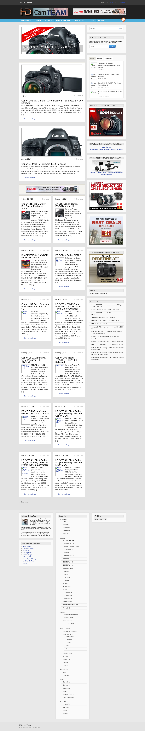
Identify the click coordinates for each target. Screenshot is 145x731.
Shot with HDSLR (68, 694)
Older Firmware (67, 621)
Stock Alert (66, 534)
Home (22, 2)
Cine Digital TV (27, 553)
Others (90, 21)
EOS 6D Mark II (67, 577)
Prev (23, 41)
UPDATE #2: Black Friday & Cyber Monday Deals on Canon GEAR (68, 413)
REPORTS (66, 656)
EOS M (65, 589)
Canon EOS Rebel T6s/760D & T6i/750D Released (66, 360)
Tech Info (65, 662)
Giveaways (66, 688)
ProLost (25, 563)
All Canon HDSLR (68, 540)
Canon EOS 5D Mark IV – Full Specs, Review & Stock (49, 48)
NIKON (65, 672)
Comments (121, 2)
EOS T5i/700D (67, 602)
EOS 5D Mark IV (68, 565)
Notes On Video (27, 557)
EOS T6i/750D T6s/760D (70, 605)
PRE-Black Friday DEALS (68, 255)
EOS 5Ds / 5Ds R (68, 568)
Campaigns (66, 682)
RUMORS (66, 691)
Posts (112, 2)
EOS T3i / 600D (67, 596)
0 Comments (78, 96)
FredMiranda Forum (29, 561)
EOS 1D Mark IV (68, 550)
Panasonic (66, 675)
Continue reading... (30, 119)
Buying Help (25, 21)
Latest (92, 58)
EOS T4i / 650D (67, 599)
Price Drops (66, 528)
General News (67, 653)
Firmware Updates (68, 618)
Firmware (47, 21)
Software (68, 649)
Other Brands (78, 21)
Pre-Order (66, 524)
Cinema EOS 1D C (68, 543)
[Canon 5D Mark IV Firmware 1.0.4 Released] (51, 157)
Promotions (66, 531)
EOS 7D (65, 583)
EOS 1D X (66, 553)
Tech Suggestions (68, 697)
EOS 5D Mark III (68, 562)
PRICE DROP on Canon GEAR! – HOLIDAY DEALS (35, 412)
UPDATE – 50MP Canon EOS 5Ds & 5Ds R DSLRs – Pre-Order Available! (68, 306)
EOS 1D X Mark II (68, 556)
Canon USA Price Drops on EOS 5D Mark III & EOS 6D (35, 306)
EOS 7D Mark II (67, 586)
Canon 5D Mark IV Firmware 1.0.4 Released (43, 164)
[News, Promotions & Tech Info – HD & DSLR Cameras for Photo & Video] (43, 15)
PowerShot (66, 608)
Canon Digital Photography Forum (33, 559)
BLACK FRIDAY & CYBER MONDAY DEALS (34, 256)
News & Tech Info (62, 21)
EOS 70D (66, 580)
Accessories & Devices (70, 631)
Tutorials (65, 665)
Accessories (70, 636)
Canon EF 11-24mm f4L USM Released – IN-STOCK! (33, 360)
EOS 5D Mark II (67, 559)
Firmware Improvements (70, 615)
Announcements (68, 634)
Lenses (68, 643)
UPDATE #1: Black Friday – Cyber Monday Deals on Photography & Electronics (34, 462)
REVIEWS (101, 21)
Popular (99, 58)
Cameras (69, 640)
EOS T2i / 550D (67, 593)
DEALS (65, 521)
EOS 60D (66, 571)
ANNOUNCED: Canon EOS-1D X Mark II (66, 205)
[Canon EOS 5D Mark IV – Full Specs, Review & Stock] (52, 54)
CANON (37, 21)
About (29, 2)
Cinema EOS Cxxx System (71, 546)
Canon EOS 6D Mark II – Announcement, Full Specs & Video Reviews (52, 101)
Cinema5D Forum (28, 549)
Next (81, 41)
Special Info (66, 659)
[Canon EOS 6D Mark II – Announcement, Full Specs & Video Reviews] (51, 94)
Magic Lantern (27, 546)
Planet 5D (26, 551)
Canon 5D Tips (27, 555)
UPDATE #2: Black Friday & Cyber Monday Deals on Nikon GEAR (68, 462)
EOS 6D (65, 574)
